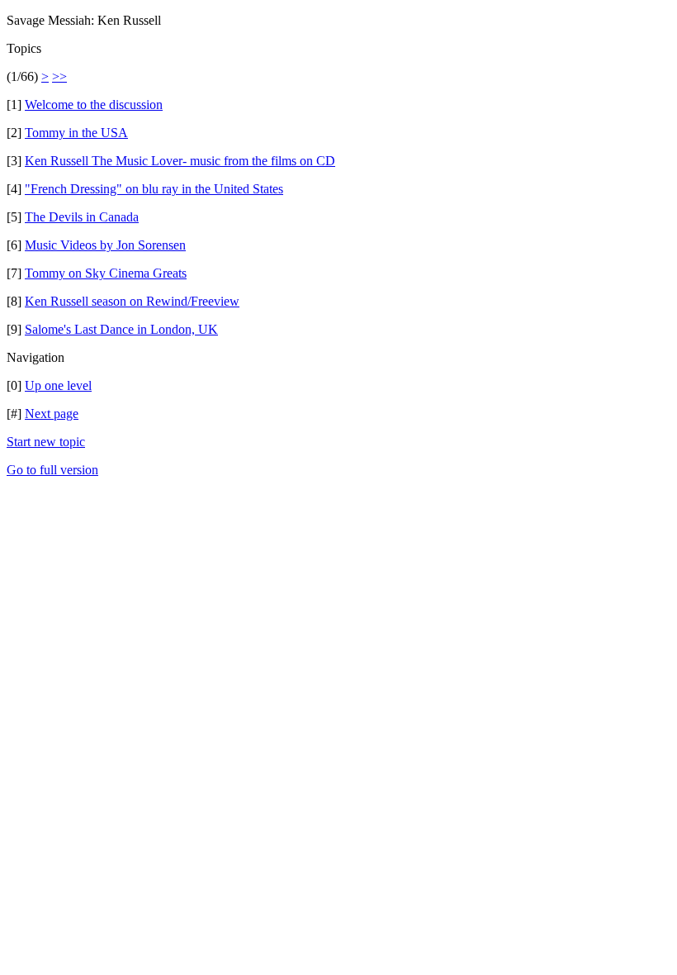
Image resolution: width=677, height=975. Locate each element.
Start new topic (46, 442)
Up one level (58, 385)
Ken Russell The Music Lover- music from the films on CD (180, 161)
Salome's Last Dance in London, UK (121, 329)
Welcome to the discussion (94, 105)
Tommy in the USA (76, 133)
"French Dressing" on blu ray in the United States (154, 189)
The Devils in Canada (82, 217)
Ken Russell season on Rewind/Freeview (132, 301)
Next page (51, 414)
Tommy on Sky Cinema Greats (106, 273)
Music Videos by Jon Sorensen (105, 245)
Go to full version (52, 470)
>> (59, 76)
